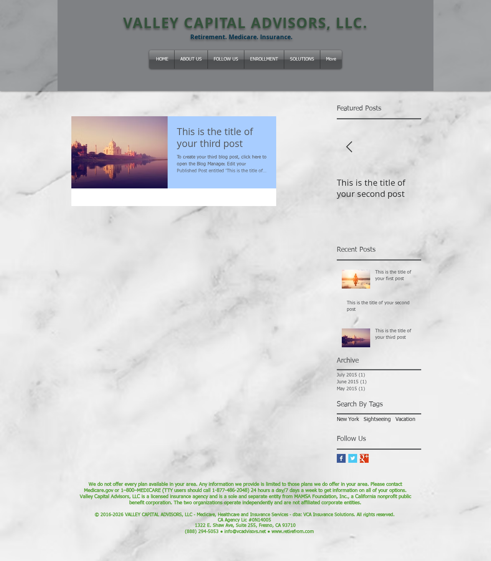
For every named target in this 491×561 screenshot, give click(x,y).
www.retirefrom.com (293, 532)
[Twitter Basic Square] (352, 458)
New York (348, 419)
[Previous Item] (349, 147)
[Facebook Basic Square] (341, 458)
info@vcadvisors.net (245, 532)
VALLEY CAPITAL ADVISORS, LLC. (245, 23)
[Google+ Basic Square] (364, 458)
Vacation (405, 419)
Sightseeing (377, 419)
